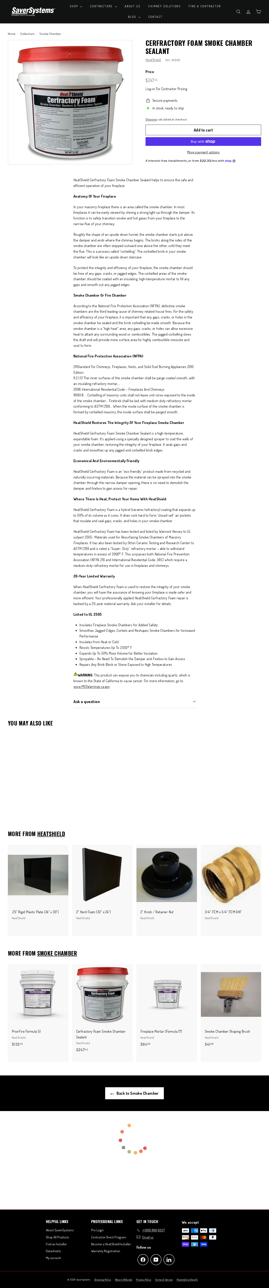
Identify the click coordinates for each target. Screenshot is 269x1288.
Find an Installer (56, 1244)
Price (150, 71)
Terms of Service (164, 1279)
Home (12, 34)
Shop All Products (57, 1237)
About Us (132, 6)
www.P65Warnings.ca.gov (91, 686)
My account (53, 1258)
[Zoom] (70, 102)
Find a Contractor (205, 6)
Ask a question (86, 701)
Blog (132, 17)
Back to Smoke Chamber (137, 1093)
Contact (155, 17)
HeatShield (153, 60)
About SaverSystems (60, 1230)
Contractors (102, 6)
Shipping (151, 119)
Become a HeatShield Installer (111, 1244)
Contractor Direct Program (108, 1237)
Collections (27, 34)
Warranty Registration (105, 1251)
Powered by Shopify (187, 1279)
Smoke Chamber (50, 34)
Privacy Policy (143, 1279)
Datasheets (53, 1251)
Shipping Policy (102, 1279)
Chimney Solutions (164, 6)
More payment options (203, 152)
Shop (74, 6)
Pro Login (97, 1230)
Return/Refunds (123, 1279)
